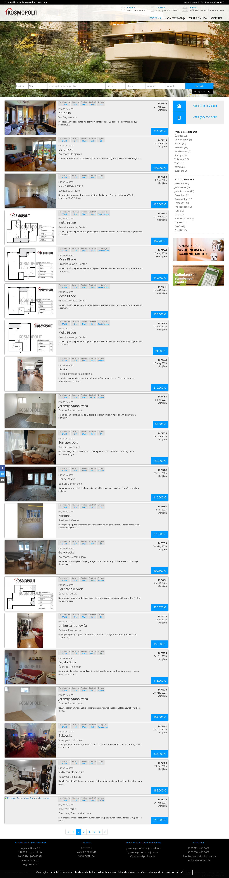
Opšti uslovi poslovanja (142, 856)
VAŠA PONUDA (198, 18)
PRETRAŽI (199, 86)
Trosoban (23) (181, 202)
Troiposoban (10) (183, 206)
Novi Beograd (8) (183, 139)
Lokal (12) (179, 214)
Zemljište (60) (181, 230)
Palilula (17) (180, 143)
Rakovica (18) (181, 147)
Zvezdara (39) (181, 170)
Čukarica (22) (181, 135)
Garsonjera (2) (181, 183)
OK (188, 872)
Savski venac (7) (182, 151)
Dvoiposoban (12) (183, 198)
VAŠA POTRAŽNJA (175, 18)
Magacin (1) (180, 222)
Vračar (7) (179, 162)
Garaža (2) (179, 226)
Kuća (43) (179, 210)
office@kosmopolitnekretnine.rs (199, 856)
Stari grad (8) (180, 155)
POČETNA (155, 18)
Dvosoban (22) (181, 195)
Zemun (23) (180, 166)
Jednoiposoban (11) (184, 191)
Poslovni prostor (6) (184, 218)
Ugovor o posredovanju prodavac (142, 847)
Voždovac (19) (181, 159)
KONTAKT (216, 18)
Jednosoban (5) (182, 187)
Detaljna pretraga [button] (202, 91)
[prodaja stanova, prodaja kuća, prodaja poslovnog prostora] (21, 12)
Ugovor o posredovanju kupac (142, 852)
